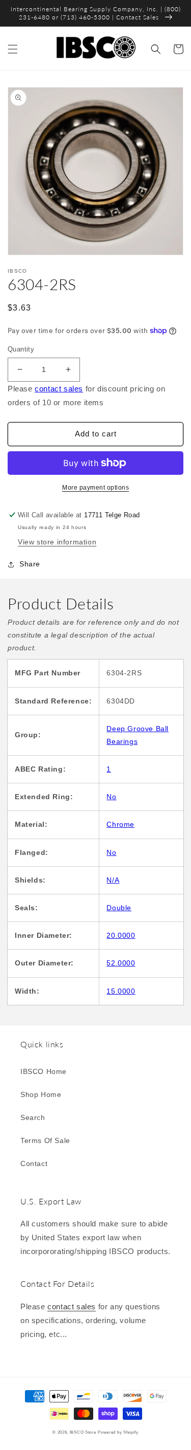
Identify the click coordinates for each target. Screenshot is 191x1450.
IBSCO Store (83, 1432)
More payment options (95, 487)
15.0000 (120, 991)
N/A (112, 880)
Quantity (21, 349)
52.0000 (120, 963)
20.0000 (120, 935)
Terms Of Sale (45, 1140)
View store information (57, 542)
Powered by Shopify (118, 1432)
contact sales (59, 388)
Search (32, 1117)
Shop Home (40, 1094)
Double (118, 908)
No (111, 797)
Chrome (120, 824)
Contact (33, 1163)
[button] (13, 49)
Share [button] (29, 564)
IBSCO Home (43, 1071)
